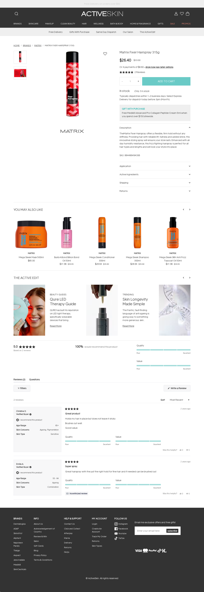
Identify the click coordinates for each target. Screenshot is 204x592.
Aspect (17, 555)
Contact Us (69, 523)
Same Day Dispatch (106, 31)
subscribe (172, 530)
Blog (36, 550)
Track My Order (99, 536)
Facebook (123, 528)
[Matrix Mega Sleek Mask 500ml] (31, 218)
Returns (67, 547)
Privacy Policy (40, 555)
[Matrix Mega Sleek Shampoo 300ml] (137, 218)
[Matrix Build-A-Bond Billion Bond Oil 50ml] (66, 218)
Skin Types (97, 545)
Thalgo (17, 550)
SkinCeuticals (20, 569)
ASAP (16, 528)
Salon (36, 541)
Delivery (68, 542)
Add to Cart (166, 81)
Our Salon (128, 31)
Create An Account (97, 530)
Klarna (67, 538)
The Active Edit (147, 31)
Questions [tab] (34, 380)
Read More (56, 325)
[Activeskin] (102, 13)
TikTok (121, 538)
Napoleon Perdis (18, 544)
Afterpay (68, 533)
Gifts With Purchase (79, 31)
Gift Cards (39, 545)
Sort (163, 399)
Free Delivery (56, 31)
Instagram (123, 523)
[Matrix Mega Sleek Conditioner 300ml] (102, 218)
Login (94, 523)
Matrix (31, 253)
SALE (172, 23)
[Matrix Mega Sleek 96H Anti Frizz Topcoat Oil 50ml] (172, 218)
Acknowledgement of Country (44, 530)
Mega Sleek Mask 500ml (31, 257)
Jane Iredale (19, 559)
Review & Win (40, 536)
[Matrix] (72, 131)
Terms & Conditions (43, 559)
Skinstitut (18, 533)
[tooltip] (76, 493)
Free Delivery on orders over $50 (102, 3)
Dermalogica (20, 523)
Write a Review (180, 388)
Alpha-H (17, 538)
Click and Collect (72, 528)
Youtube (122, 533)
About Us (38, 523)
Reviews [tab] (19, 380)
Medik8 (17, 564)
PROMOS (186, 23)
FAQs (66, 552)
